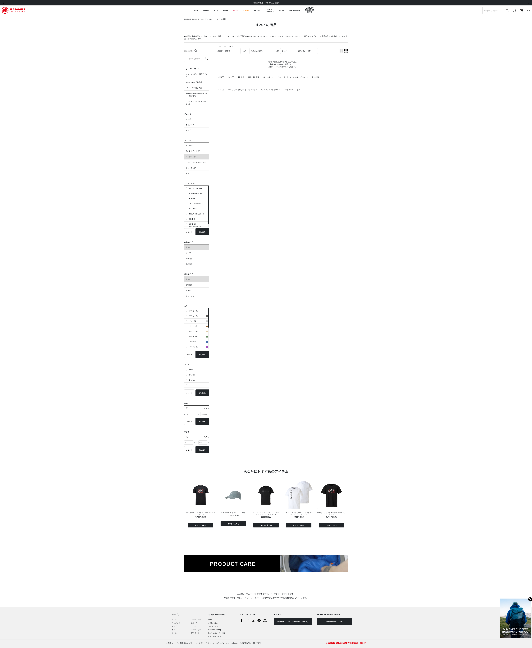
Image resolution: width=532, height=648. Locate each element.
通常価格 (189, 284)
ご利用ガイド (171, 643)
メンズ (188, 119)
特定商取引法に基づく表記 (251, 643)
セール (188, 290)
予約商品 (189, 264)
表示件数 (301, 51)
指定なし (189, 247)
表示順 (220, 51)
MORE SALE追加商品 (194, 82)
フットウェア (191, 168)
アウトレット (191, 296)
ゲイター (299, 36)
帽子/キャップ (309, 36)
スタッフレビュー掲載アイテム (196, 75)
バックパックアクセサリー (196, 162)
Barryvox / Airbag (214, 629)
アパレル (189, 145)
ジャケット (289, 36)
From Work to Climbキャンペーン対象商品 (196, 94)
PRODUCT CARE (215, 636)
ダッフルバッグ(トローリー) (299, 77)
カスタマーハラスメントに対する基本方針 (223, 643)
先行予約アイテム (337, 36)
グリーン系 (193, 336)
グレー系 (192, 321)
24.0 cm (192, 375)
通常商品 (189, 258)
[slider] (187, 408)
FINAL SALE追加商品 (194, 87)
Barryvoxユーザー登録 (216, 633)
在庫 (277, 51)
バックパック (213, 19)
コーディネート (197, 629)
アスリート (195, 633)
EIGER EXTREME (196, 188)
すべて (188, 253)
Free (191, 369)
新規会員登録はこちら (334, 621)
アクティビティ (197, 619)
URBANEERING (195, 193)
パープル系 (193, 346)
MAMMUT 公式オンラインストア (195, 19)
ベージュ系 (193, 331)
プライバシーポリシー (197, 643)
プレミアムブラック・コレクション (196, 102)
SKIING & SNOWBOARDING (196, 225)
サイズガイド (213, 626)
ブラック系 (193, 316)
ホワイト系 (193, 311)
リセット (189, 232)
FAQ (210, 619)
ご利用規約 (182, 643)
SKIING (192, 219)
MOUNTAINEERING (196, 214)
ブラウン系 (193, 326)
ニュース (194, 626)
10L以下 (231, 77)
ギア (187, 173)
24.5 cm (192, 380)
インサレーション (276, 36)
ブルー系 (192, 341)
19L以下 (221, 77)
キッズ (188, 130)
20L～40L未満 (253, 77)
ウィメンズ (190, 124)
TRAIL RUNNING (195, 203)
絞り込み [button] (202, 232)
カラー (245, 51)
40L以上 (223, 19)
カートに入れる (200, 525)
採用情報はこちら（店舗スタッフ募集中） (293, 621)
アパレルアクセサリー (194, 151)
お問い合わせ (213, 623)
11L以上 (241, 77)
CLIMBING (193, 208)
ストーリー (195, 623)
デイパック (281, 77)
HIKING (192, 198)
